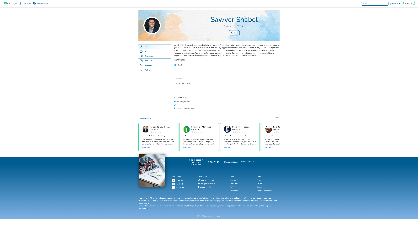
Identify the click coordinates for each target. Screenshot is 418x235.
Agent (259, 187)
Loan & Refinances (264, 191)
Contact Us (234, 184)
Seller (259, 184)
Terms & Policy (236, 180)
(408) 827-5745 (395, 4)
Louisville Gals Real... (160, 127)
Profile (147, 47)
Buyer (259, 180)
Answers (148, 61)
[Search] (387, 4)
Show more (275, 118)
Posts (147, 51)
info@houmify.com (208, 184)
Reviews (148, 65)
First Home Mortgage (201, 127)
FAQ (231, 187)
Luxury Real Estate (241, 127)
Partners (148, 70)
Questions (149, 56)
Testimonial (234, 191)
